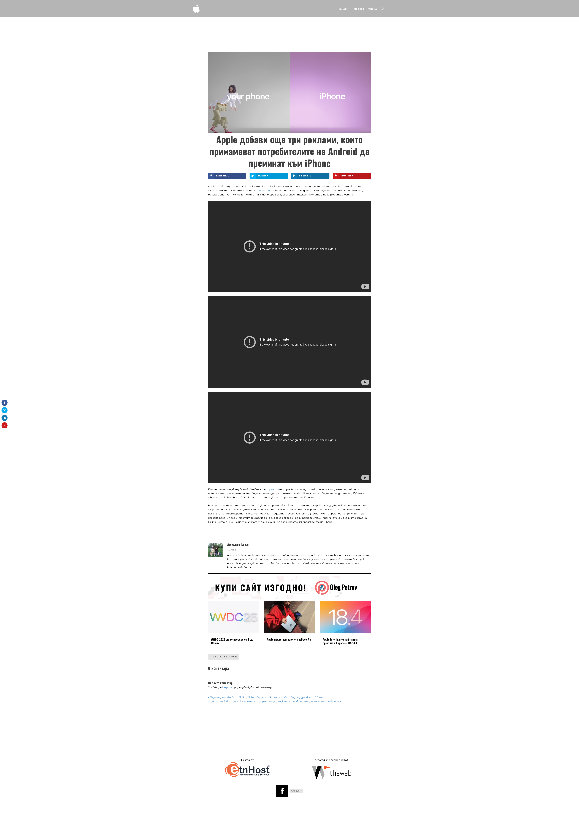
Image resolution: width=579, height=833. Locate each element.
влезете (227, 687)
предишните (265, 190)
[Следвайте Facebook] (282, 791)
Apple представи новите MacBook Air (289, 639)
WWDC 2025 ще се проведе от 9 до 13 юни (232, 641)
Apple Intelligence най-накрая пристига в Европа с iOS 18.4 (340, 641)
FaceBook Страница (365, 9)
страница (272, 489)
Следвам (296, 790)
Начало (343, 9)
